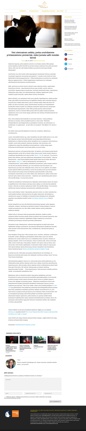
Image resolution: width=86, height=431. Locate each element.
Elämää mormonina (39, 60)
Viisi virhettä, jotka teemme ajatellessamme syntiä (25, 347)
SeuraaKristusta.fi (46, 415)
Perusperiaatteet (34, 11)
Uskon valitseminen (38, 346)
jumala (33, 324)
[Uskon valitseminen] (40, 340)
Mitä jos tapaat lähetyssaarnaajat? (69, 39)
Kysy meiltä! (60, 11)
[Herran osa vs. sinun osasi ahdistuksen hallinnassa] (54, 339)
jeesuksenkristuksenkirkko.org (37, 423)
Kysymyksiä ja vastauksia (48, 11)
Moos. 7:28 (38, 155)
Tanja (22, 60)
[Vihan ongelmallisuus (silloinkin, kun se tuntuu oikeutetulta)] (12, 340)
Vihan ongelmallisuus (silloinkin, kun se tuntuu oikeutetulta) (11, 348)
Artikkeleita (23, 11)
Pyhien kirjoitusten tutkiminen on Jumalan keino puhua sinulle (72, 44)
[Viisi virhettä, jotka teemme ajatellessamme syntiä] (26, 340)
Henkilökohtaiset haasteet (23, 324)
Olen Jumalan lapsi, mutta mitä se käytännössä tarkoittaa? (71, 34)
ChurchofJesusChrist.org (52, 423)
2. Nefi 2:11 (19, 161)
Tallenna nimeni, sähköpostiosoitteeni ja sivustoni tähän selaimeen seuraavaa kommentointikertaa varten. (27, 397)
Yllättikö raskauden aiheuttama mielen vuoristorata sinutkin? (70, 21)
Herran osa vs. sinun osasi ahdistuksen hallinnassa (53, 347)
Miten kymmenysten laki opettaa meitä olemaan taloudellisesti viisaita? (70, 28)
